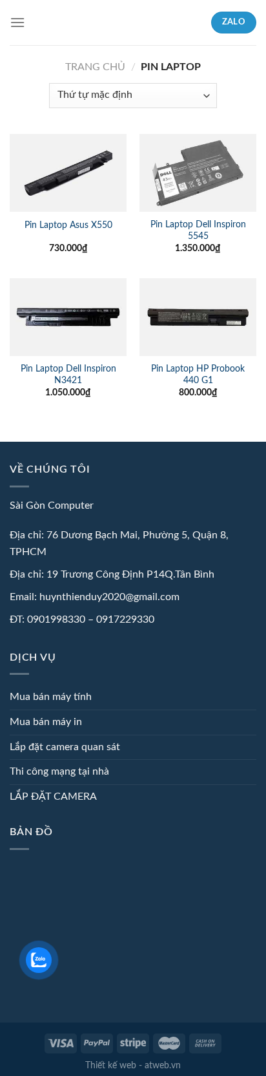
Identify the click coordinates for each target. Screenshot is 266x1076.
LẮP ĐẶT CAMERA (53, 796)
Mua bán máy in (46, 722)
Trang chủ (95, 67)
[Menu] (17, 22)
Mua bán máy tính (51, 697)
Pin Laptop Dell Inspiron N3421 (68, 374)
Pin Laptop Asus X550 (68, 225)
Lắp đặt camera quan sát (65, 747)
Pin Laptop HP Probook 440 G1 (198, 374)
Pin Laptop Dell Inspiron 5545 (198, 230)
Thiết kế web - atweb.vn (133, 1065)
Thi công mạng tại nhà (59, 771)
